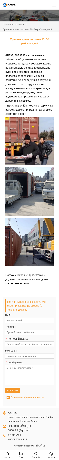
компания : (11, 351)
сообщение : (14, 362)
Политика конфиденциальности (27, 397)
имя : (8, 315)
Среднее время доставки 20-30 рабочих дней (27, 29)
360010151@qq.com (19, 430)
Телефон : (11, 327)
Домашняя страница (14, 24)
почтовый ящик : (16, 339)
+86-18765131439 (17, 439)
